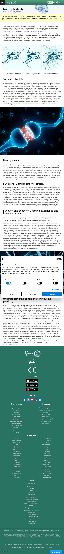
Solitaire (16, 448)
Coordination (16, 427)
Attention (16, 432)
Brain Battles (31, 523)
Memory (16, 429)
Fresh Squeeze (47, 455)
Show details (55, 289)
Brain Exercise (32, 501)
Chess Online (16, 438)
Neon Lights (16, 455)
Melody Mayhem (16, 473)
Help (30, 547)
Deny (11, 294)
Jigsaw (47, 457)
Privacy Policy (17, 544)
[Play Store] (32, 385)
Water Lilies (47, 471)
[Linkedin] (39, 399)
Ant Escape (17, 451)
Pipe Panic (16, 444)
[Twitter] (28, 399)
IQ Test (32, 525)
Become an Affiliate (54, 544)
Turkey (6, 551)
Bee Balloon (47, 449)
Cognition (16, 418)
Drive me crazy (16, 457)
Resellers (31, 496)
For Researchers (31, 486)
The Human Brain (16, 407)
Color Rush (17, 475)
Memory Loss (16, 419)
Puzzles (47, 442)
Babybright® (31, 494)
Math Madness (16, 464)
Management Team (27, 544)
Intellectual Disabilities (16, 421)
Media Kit (46, 544)
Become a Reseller (16, 547)
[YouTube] (32, 399)
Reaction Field (47, 473)
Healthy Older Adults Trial (46, 410)
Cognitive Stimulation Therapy (32, 507)
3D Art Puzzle (16, 477)
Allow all (52, 294)
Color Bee (47, 448)
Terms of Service (9, 544)
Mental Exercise (32, 514)
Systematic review (46, 421)
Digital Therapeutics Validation (46, 407)
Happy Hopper (47, 438)
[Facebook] (24, 399)
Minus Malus (47, 462)
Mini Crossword (16, 440)
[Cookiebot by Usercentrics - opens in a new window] (55, 259)
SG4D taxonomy (46, 423)
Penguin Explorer (46, 444)
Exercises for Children (32, 497)
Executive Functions (16, 425)
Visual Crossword (16, 458)
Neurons (16, 412)
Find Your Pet (16, 471)
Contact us (25, 547)
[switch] (24, 283)
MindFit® (31, 492)
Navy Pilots (46, 412)
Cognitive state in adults (46, 419)
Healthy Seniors (46, 416)
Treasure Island (16, 453)
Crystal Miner (16, 446)
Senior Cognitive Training (46, 418)
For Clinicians (31, 485)
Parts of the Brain (16, 410)
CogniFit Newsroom (37, 544)
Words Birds (47, 475)
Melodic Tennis (16, 468)
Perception (16, 430)
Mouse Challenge (46, 464)
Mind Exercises (32, 509)
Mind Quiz (31, 505)
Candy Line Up (47, 440)
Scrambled (16, 469)
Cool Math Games (31, 518)
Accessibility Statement (38, 547)
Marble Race (16, 466)
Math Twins (47, 460)
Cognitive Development (32, 499)
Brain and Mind (16, 409)
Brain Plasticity (16, 414)
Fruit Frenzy (16, 442)
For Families (31, 483)
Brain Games (31, 512)
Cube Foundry (47, 453)
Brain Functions (16, 423)
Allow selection (32, 294)
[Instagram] (36, 399)
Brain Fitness (16, 416)
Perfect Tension (47, 466)
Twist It (47, 469)
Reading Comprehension (31, 519)
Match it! (16, 460)
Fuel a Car (47, 458)
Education (31, 488)
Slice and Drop (47, 468)
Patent (32, 490)
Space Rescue (16, 462)
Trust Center (49, 547)
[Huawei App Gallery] (32, 389)
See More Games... (47, 477)
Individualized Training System (32, 503)
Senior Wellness (46, 414)
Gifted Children (32, 521)
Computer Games (46, 409)
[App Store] (32, 380)
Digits (46, 446)
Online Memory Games (32, 516)
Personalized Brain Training (31, 510)
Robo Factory (16, 449)
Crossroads (47, 451)
